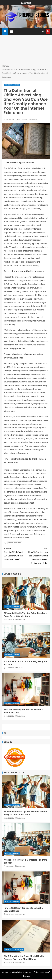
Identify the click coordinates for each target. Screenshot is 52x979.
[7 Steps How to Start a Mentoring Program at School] (26, 641)
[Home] (5, 31)
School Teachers (12, 85)
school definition (14, 543)
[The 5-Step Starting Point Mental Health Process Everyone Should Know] (26, 936)
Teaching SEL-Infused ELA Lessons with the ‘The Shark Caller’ (13, 554)
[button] (11, 31)
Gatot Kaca (10, 120)
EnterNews (39, 972)
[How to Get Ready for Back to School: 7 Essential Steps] (26, 689)
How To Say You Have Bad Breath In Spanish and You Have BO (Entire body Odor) (38, 555)
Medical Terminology (14, 949)
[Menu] (11, 31)
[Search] (43, 31)
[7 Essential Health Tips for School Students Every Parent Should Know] (26, 593)
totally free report (12, 534)
